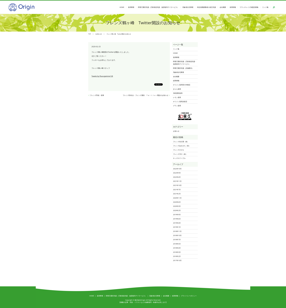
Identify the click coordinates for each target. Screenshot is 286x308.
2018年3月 (177, 252)
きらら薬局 (177, 89)
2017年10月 (177, 260)
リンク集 (265, 7)
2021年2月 (177, 194)
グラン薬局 (177, 106)
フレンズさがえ (178, 150)
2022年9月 (177, 173)
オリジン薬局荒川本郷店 (181, 85)
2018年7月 (177, 239)
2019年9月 (177, 214)
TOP (89, 34)
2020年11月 (177, 198)
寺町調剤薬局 (177, 93)
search (273, 7)
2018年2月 (177, 256)
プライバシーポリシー (189, 296)
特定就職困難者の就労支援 (206, 7)
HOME (122, 7)
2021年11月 (177, 181)
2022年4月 (177, 177)
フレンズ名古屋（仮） (181, 141)
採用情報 (233, 7)
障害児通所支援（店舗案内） (183, 68)
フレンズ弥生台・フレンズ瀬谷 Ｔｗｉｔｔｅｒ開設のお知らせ (145, 95)
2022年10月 (177, 169)
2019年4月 (177, 223)
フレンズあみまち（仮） (181, 146)
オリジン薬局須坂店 (180, 101)
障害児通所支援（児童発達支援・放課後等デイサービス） (158, 7)
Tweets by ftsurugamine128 (102, 76)
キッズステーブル (179, 158)
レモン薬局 (177, 97)
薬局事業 (131, 7)
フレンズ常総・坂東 (97, 95)
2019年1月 (177, 227)
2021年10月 (177, 185)
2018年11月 (177, 231)
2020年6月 (177, 202)
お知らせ (98, 34)
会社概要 (223, 7)
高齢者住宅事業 (187, 7)
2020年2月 (177, 210)
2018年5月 (177, 244)
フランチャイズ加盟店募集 (249, 7)
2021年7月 (177, 189)
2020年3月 (177, 206)
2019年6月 (177, 219)
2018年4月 (177, 248)
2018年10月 (177, 235)
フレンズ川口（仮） (180, 154)
